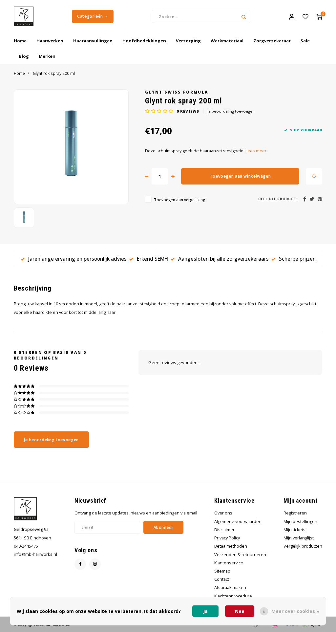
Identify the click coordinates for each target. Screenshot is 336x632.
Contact (221, 579)
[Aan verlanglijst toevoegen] (314, 176)
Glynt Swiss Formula (176, 92)
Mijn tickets (294, 530)
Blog (24, 56)
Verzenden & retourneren (240, 554)
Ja (205, 611)
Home (20, 41)
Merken (47, 56)
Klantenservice (228, 563)
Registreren (295, 513)
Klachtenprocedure (233, 596)
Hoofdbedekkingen (144, 41)
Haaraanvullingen (93, 41)
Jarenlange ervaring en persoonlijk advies (77, 258)
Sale (305, 41)
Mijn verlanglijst (299, 538)
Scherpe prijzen (297, 258)
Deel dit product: (278, 199)
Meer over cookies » (295, 611)
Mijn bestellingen (300, 521)
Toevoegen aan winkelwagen (240, 176)
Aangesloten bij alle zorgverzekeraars (223, 258)
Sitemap (222, 571)
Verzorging (188, 41)
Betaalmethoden (230, 546)
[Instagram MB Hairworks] (95, 564)
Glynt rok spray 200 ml (54, 73)
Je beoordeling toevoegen (231, 111)
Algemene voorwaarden (238, 521)
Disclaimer (224, 530)
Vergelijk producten (303, 546)
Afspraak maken (230, 587)
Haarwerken (49, 41)
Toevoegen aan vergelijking (179, 199)
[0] (319, 16)
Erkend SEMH (152, 258)
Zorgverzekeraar (272, 41)
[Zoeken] (243, 16)
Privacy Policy (227, 538)
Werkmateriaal (227, 41)
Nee (239, 611)
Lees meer (255, 151)
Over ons (223, 513)
